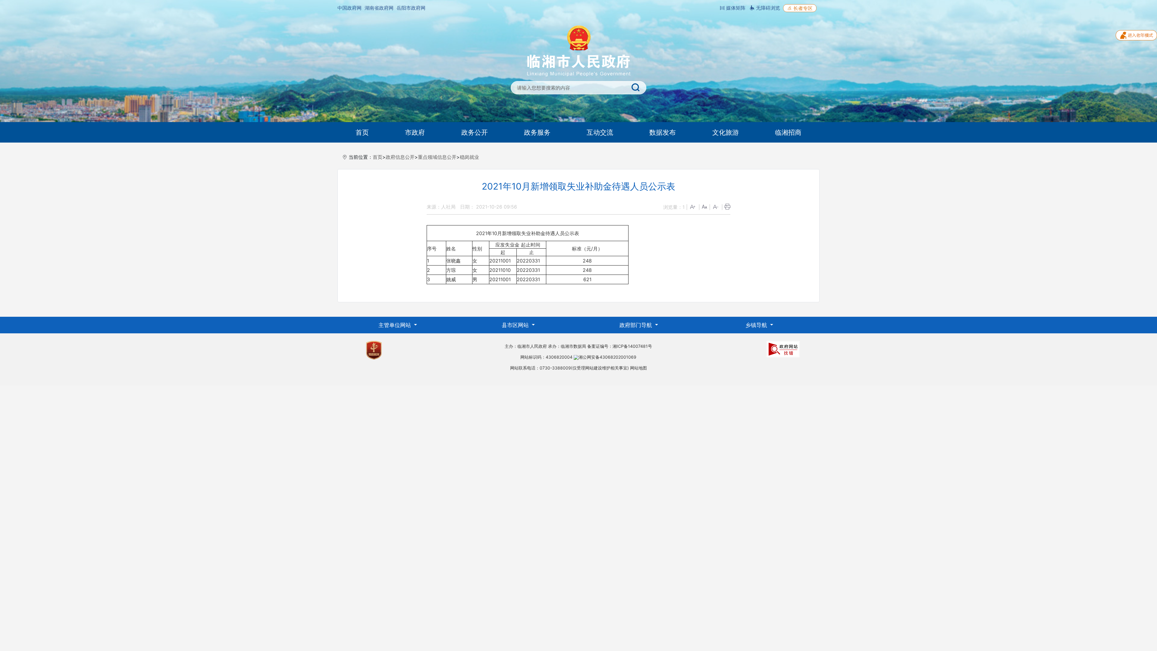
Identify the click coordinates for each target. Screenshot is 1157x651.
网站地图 (638, 367)
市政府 (415, 132)
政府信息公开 (400, 157)
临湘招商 (788, 132)
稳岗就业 (469, 157)
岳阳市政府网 (411, 8)
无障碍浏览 (767, 8)
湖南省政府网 (379, 8)
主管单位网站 (395, 325)
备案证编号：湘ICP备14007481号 (619, 346)
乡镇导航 (757, 325)
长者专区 (802, 8)
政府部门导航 (636, 325)
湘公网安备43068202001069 (607, 357)
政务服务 (537, 132)
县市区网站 (516, 325)
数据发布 (662, 132)
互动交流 (600, 132)
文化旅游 (725, 132)
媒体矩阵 (735, 8)
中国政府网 (349, 8)
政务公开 (474, 132)
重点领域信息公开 (437, 157)
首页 (362, 132)
